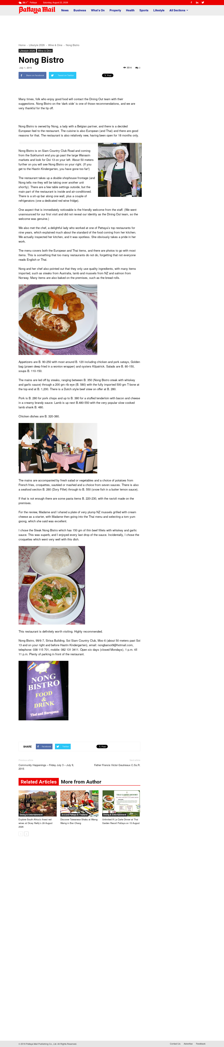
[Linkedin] (197, 2)
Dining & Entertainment (31, 815)
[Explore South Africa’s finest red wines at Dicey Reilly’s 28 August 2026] (38, 803)
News (65, 10)
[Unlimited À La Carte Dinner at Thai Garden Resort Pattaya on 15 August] (121, 803)
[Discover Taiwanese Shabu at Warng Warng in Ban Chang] (79, 803)
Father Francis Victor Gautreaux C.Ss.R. (117, 765)
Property (115, 10)
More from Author (81, 782)
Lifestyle (158, 10)
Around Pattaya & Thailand (74, 815)
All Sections (177, 10)
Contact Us (175, 1043)
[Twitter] (202, 2)
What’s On (98, 10)
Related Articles (39, 782)
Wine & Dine (45, 50)
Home (22, 45)
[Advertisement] (112, 27)
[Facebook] (191, 2)
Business (80, 10)
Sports (143, 10)
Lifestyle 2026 (27, 50)
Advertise (188, 1043)
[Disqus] (79, 891)
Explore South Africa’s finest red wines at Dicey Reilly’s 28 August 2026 (35, 823)
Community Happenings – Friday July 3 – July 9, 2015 (46, 766)
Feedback (200, 1043)
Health (130, 10)
